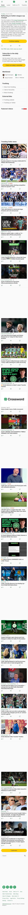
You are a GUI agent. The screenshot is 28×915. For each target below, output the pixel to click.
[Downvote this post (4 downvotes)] (11, 818)
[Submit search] (25, 855)
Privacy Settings (20, 898)
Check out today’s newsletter (14, 65)
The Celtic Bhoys (5, 508)
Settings (4, 900)
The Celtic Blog (4, 659)
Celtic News (5, 891)
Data (21, 891)
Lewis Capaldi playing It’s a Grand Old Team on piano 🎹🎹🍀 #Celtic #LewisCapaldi (13, 258)
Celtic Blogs (16, 893)
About (10, 891)
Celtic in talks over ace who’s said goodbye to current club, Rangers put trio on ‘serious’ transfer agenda (13, 712)
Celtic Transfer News (7, 893)
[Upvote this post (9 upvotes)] (2, 411)
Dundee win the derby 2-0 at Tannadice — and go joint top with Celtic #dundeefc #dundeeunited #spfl (13, 687)
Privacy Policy (5, 898)
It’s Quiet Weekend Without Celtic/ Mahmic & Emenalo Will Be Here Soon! (14, 536)
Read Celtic (3, 581)
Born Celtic (3, 557)
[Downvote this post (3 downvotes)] (11, 641)
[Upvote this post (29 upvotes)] (2, 845)
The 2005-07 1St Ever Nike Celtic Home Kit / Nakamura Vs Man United (14, 789)
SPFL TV (3, 159)
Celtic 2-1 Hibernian (19, 77)
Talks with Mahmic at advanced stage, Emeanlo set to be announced (12, 209)
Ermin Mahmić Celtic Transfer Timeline (12, 736)
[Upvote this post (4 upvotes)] (2, 665)
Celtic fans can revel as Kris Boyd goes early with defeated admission (13, 486)
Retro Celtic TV (15, 896)
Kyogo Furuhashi (16, 23)
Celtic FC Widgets (6, 896)
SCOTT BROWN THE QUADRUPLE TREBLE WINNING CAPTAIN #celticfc (13, 432)
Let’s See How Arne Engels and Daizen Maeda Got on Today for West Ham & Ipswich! (12, 337)
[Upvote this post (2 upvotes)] (2, 189)
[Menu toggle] (2, 2)
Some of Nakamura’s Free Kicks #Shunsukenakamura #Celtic (10, 282)
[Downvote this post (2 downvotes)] (11, 793)
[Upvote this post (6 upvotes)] (2, 641)
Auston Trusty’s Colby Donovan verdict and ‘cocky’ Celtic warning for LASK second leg (13, 361)
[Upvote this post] (11, 45)
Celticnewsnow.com (6, 903)
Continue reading (14, 41)
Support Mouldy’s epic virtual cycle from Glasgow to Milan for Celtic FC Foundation (13, 638)
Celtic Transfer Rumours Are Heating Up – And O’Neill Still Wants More (13, 584)
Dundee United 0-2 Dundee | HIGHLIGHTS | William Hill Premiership (13, 161)
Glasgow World (4, 709)
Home (2, 5)
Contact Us (10, 900)
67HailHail (3, 484)
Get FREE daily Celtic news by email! (11, 49)
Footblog (3, 13)
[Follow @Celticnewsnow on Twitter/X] (7, 887)
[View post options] (26, 159)
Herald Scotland (5, 359)
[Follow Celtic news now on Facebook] (11, 887)
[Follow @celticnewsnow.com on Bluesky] (3, 887)
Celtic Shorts (4, 183)
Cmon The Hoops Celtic (6, 255)
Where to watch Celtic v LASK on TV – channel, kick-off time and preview (12, 234)
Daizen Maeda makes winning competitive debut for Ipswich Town (13, 185)
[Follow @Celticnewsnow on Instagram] (14, 887)
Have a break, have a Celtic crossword (12, 409)
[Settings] (26, 2)
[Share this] (2, 45)
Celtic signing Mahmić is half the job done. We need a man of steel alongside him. (13, 662)
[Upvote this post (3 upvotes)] (2, 213)
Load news (14, 850)
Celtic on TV (15, 5)
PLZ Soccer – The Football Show (8, 683)
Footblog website (9, 100)
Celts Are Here (4, 735)
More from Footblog (10, 87)
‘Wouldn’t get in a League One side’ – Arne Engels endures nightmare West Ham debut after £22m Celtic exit (13, 511)
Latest (8, 5)
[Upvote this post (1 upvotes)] (2, 340)
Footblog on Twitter (9, 102)
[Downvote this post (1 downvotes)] (11, 489)
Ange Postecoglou (19, 20)
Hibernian (19, 74)
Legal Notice (13, 898)
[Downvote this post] (19, 45)
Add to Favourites (9, 90)
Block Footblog (8, 92)
